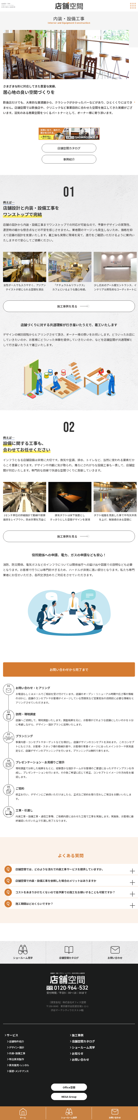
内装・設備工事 (17, 1053)
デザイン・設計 (16, 1047)
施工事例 (77, 1035)
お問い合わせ (80, 1059)
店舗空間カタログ (69, 148)
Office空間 (69, 1087)
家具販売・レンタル (19, 1065)
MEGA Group (69, 1096)
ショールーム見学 (83, 1047)
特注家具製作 (16, 1059)
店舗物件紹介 (16, 1041)
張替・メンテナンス (19, 1071)
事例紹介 (69, 159)
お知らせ (77, 1053)
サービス (12, 1035)
